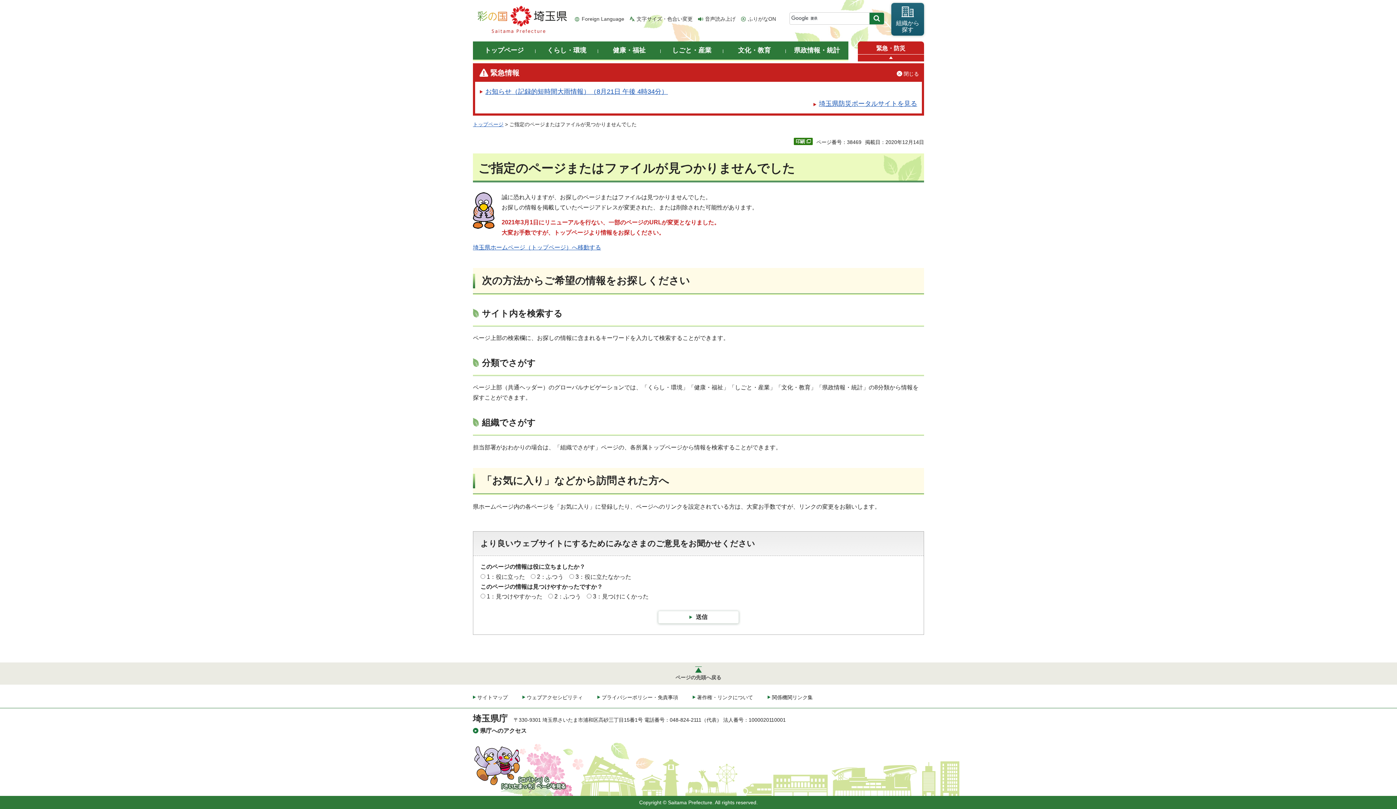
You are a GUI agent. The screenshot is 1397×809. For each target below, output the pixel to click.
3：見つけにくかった (621, 596)
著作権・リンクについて (725, 697)
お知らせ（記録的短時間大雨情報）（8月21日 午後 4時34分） (576, 91)
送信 (702, 617)
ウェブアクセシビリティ (555, 697)
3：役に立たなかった (603, 577)
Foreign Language (603, 19)
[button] (891, 58)
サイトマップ (492, 697)
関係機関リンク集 (792, 697)
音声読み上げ (720, 19)
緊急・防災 (891, 48)
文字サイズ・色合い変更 (665, 19)
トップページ (488, 124)
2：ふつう (550, 577)
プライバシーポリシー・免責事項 (640, 697)
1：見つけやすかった (514, 596)
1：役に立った (506, 577)
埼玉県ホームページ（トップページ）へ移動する (537, 247)
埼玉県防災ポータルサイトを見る (868, 103)
